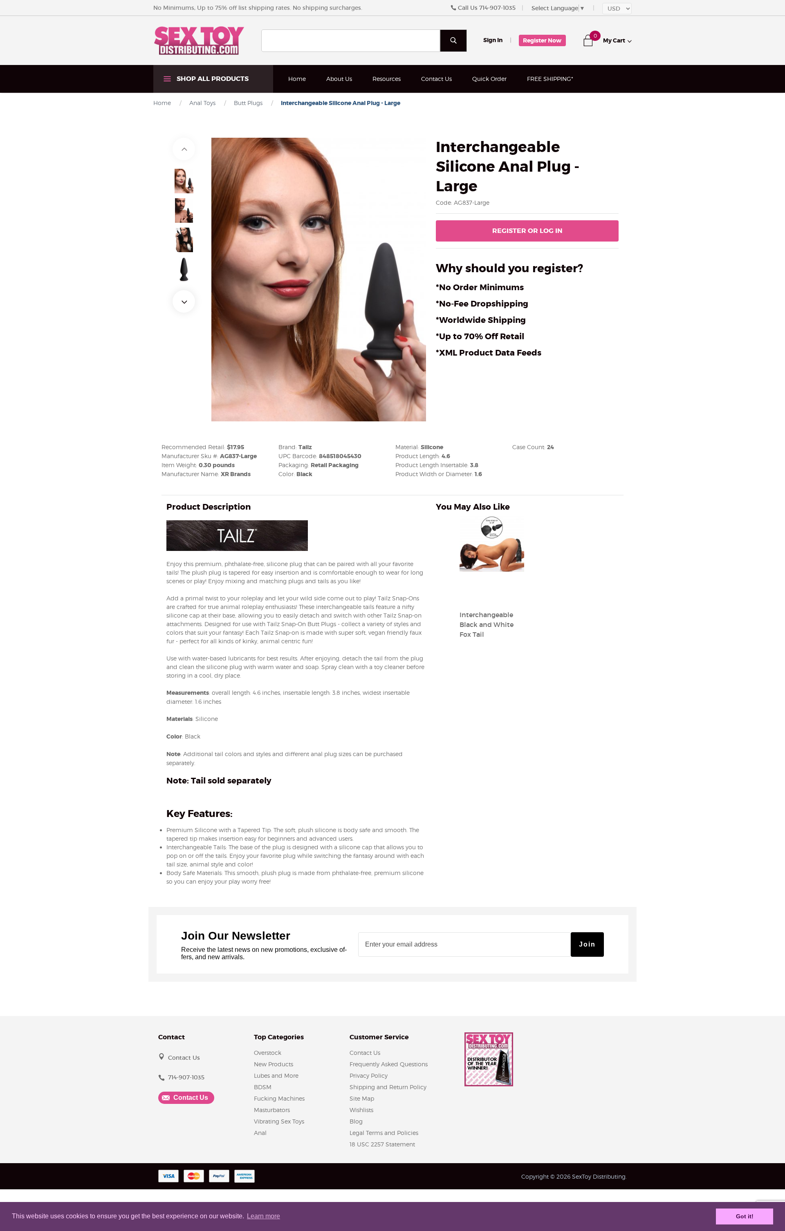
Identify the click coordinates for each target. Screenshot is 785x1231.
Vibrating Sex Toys (279, 1121)
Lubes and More (276, 1075)
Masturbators (272, 1109)
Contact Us (436, 78)
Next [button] (184, 301)
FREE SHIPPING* (550, 78)
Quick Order (489, 78)
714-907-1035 (497, 7)
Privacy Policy (369, 1075)
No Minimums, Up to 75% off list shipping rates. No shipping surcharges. (257, 7)
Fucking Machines (279, 1098)
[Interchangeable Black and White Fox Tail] (492, 595)
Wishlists (361, 1109)
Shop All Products (212, 78)
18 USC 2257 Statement (382, 1144)
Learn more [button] (263, 1216)
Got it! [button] (745, 1216)
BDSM (262, 1086)
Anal (260, 1132)
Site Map (362, 1098)
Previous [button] (184, 149)
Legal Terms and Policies (384, 1132)
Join (587, 944)
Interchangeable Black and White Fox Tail (487, 624)
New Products (273, 1064)
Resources (386, 78)
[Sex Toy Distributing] (199, 40)
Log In (527, 230)
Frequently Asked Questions (389, 1064)
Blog (356, 1121)
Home (297, 78)
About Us (339, 78)
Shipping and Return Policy (388, 1086)
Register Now (542, 40)
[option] (183, 181)
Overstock (267, 1052)
